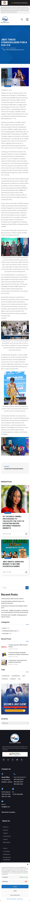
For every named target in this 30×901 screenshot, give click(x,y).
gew (24, 675)
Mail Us (4, 804)
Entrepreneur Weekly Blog (9, 631)
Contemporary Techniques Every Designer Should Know (14, 606)
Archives (4, 719)
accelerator (5, 675)
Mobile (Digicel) (6, 792)
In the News (5, 633)
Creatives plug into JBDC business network (12, 598)
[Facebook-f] (8, 760)
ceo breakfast (16, 675)
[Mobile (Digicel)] (2, 789)
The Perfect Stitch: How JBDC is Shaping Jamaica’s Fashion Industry (14, 616)
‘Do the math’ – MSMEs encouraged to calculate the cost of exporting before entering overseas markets (14, 611)
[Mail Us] (2, 801)
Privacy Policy (20, 898)
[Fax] (13, 789)
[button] (27, 864)
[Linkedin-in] (3, 760)
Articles (7, 86)
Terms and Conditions (11, 898)
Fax (13, 792)
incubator (5, 678)
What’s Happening (10, 48)
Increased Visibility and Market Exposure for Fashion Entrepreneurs (13, 602)
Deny (15, 891)
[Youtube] (17, 760)
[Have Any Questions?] (14, 774)
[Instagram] (21, 760)
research (13, 678)
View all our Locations (8, 812)
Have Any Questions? (20, 777)
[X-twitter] (12, 760)
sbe (19, 678)
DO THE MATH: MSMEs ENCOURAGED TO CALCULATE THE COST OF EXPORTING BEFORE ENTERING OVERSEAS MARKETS (13, 522)
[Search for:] (15, 588)
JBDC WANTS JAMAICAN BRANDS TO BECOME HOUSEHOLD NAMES (13, 564)
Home (2, 48)
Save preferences (15, 895)
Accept (15, 886)
